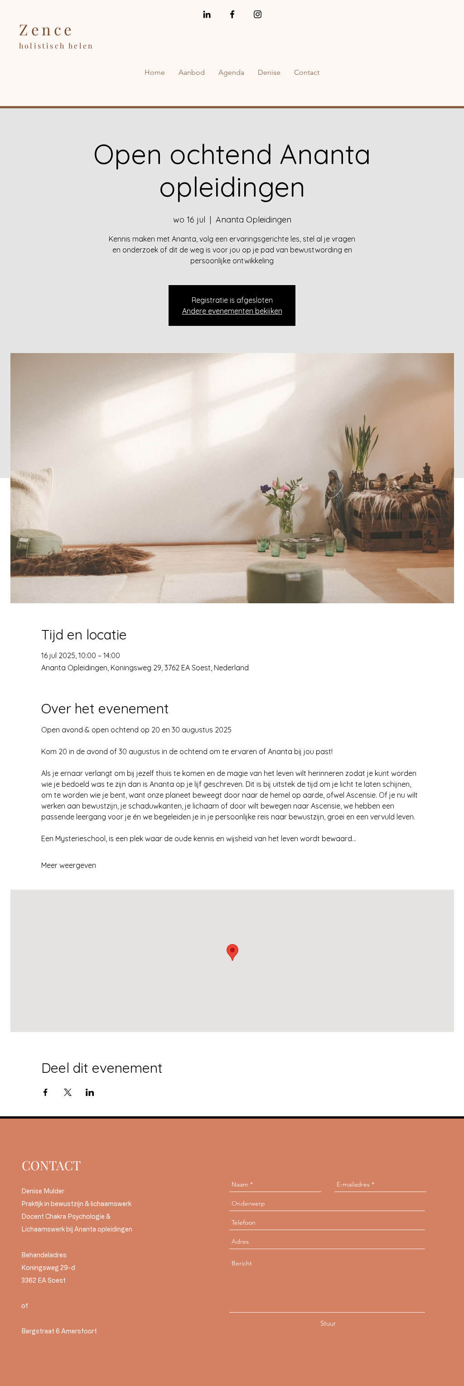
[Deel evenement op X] (67, 1092)
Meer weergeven (68, 865)
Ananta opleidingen (103, 1229)
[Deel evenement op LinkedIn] (90, 1092)
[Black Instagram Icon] (257, 14)
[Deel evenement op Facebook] (45, 1092)
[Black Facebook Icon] (232, 14)
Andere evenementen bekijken (232, 310)
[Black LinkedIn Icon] (207, 14)
